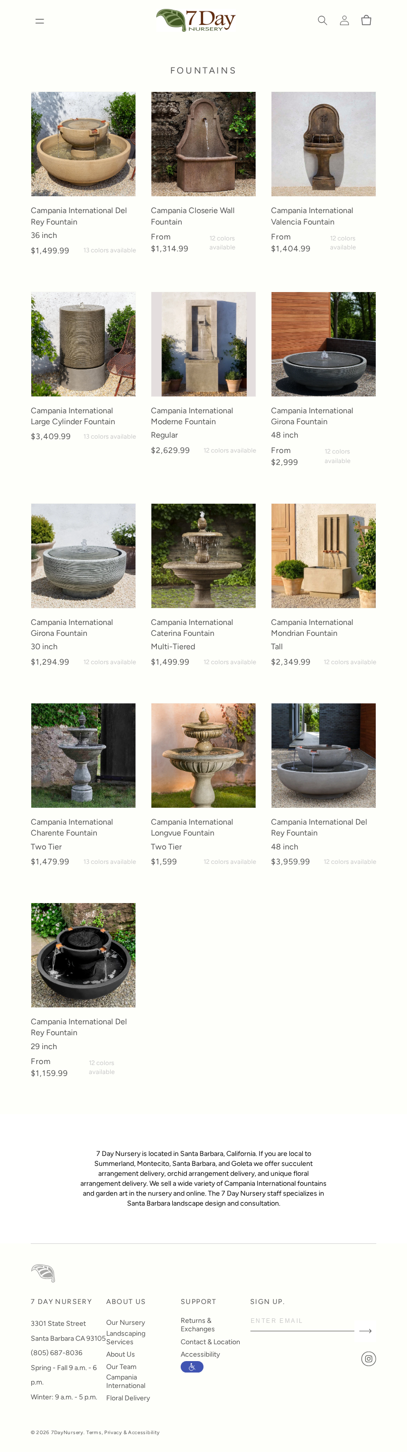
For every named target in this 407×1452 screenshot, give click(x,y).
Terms (94, 1432)
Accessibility (200, 1354)
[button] (323, 20)
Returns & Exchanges (198, 1324)
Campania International (125, 1381)
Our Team (121, 1367)
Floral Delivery (128, 1398)
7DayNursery (67, 1432)
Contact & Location (210, 1342)
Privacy (113, 1432)
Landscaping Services (125, 1337)
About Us (120, 1354)
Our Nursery (125, 1322)
